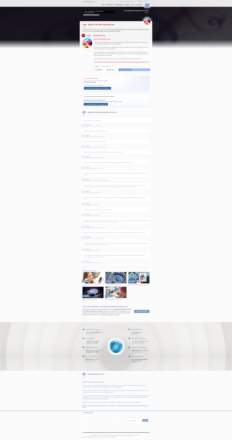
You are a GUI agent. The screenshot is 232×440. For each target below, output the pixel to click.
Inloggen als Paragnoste (110, 431)
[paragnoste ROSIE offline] (87, 43)
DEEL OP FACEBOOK (91, 357)
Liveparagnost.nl (86, 435)
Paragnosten (85, 414)
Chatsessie (127, 4)
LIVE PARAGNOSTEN (99, 11)
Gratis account (85, 418)
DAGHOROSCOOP (110, 4)
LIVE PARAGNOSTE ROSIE (89, 12)
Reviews (84, 299)
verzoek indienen (139, 343)
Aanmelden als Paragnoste (88, 431)
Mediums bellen (115, 414)
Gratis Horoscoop (109, 284)
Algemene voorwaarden (87, 421)
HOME (103, 4)
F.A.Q (83, 419)
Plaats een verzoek (86, 284)
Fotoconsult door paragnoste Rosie (135, 284)
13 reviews (134, 362)
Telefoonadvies (119, 4)
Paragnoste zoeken (101, 414)
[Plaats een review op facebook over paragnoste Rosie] (83, 356)
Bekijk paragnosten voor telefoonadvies (98, 88)
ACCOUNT (147, 5)
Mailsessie (99, 416)
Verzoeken (114, 416)
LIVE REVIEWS (91, 11)
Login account (100, 418)
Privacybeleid (115, 419)
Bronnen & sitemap (87, 424)
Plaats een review (109, 299)
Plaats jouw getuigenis (96, 104)
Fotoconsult (138, 4)
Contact (99, 419)
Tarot (132, 4)
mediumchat (104, 315)
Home (85, 11)
